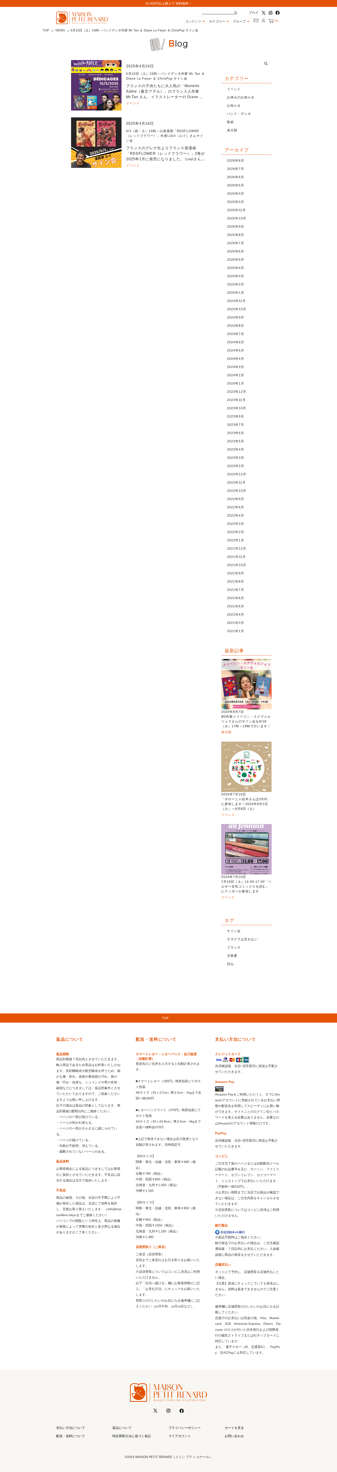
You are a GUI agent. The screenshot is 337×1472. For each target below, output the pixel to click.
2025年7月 (235, 243)
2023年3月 (235, 457)
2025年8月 (235, 235)
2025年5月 (235, 259)
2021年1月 (235, 631)
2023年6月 (235, 433)
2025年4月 (235, 268)
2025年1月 (235, 292)
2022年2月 (235, 532)
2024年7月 (235, 334)
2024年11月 (236, 301)
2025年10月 (236, 218)
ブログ (253, 12)
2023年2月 (235, 466)
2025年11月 (236, 210)
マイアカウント (179, 1436)
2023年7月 (235, 424)
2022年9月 (235, 499)
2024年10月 (236, 309)
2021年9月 (235, 573)
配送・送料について (70, 1436)
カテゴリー (217, 21)
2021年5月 (235, 606)
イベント (234, 89)
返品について (122, 1428)
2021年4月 (235, 614)
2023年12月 (236, 391)
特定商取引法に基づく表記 (131, 1436)
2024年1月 (235, 383)
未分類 (232, 130)
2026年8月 (235, 160)
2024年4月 (235, 358)
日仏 (230, 964)
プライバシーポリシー (184, 1428)
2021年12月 (236, 548)
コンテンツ (193, 21)
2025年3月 (235, 276)
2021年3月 (235, 623)
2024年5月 (235, 350)
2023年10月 (236, 408)
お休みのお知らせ (240, 97)
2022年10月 (236, 491)
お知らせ (234, 105)
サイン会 (234, 931)
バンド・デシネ (239, 114)
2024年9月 (235, 317)
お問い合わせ (234, 1436)
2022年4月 (235, 515)
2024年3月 (235, 367)
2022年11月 (236, 482)
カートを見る (234, 1428)
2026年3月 (235, 202)
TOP (45, 30)
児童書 (232, 955)
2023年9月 (235, 416)
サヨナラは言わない (242, 939)
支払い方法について (70, 1428)
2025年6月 (235, 251)
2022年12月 (236, 474)
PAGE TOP (325, 1423)
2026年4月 (235, 193)
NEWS (60, 30)
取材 (230, 122)
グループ (239, 21)
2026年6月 (235, 177)
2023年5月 (235, 441)
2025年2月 (235, 284)
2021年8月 (235, 581)
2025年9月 (235, 226)
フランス (234, 947)
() (276, 20)
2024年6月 (235, 342)
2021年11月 (236, 557)
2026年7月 (235, 169)
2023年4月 (235, 449)
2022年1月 (235, 540)
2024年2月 (235, 375)
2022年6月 (235, 507)
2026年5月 (235, 185)
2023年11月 (236, 400)
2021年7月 (235, 590)
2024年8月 (235, 325)
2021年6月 (235, 598)
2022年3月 (235, 524)
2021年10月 (236, 565)
